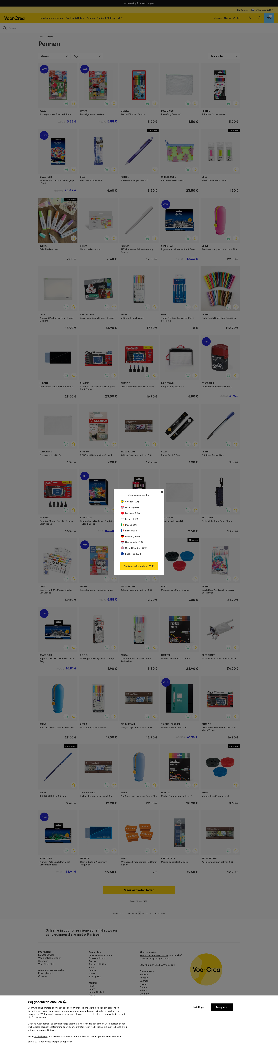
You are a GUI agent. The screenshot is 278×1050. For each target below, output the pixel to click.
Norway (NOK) (132, 507)
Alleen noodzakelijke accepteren (55, 1041)
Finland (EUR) (131, 519)
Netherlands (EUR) (134, 542)
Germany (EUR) (132, 536)
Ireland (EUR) (131, 525)
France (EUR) (131, 530)
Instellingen (199, 1007)
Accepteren (222, 1007)
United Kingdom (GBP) (136, 548)
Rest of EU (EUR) (133, 554)
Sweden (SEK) (132, 501)
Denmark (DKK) (132, 513)
